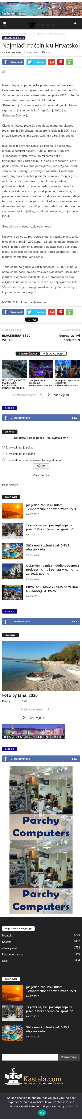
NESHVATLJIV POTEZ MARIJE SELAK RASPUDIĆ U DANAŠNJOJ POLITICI (14, 384)
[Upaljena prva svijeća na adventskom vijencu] (41, 369)
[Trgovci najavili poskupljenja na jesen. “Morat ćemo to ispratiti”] (12, 531)
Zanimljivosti (9, 948)
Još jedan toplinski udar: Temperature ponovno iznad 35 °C (51, 507)
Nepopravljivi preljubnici (69, 337)
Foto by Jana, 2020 (20, 695)
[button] (75, 24)
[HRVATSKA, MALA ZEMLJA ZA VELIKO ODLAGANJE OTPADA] (12, 593)
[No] (77, 1106)
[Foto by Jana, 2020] (41, 666)
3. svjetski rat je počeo (19, 447)
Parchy (6, 700)
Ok (42, 1112)
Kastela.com (13, 52)
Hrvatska (7, 935)
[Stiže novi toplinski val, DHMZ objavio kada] (12, 551)
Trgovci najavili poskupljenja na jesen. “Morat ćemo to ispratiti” (49, 527)
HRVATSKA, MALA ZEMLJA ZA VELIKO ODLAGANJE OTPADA (52, 589)
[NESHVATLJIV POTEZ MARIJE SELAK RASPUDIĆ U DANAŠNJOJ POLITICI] (14, 369)
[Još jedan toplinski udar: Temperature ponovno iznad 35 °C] (12, 511)
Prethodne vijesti (25, 395)
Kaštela (6, 941)
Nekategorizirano (14, 38)
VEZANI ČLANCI (28, 353)
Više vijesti (60, 395)
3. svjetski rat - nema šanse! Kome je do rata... (34, 460)
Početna (6, 33)
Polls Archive (10, 485)
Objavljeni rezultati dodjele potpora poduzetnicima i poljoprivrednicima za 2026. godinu (52, 569)
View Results (41, 475)
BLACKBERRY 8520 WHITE (16, 337)
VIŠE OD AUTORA (53, 353)
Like (74, 417)
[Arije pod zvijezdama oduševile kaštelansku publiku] (67, 369)
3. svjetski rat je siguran (20, 453)
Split (5, 960)
